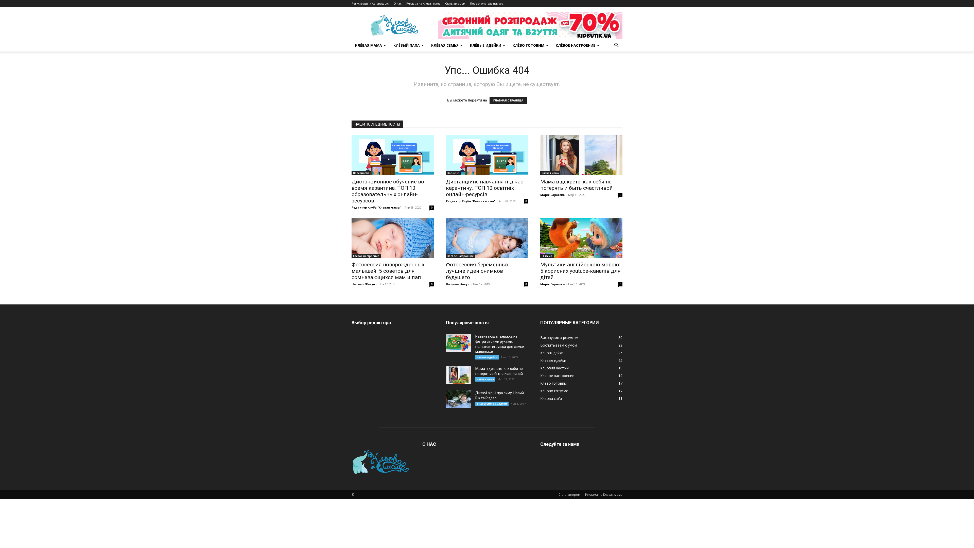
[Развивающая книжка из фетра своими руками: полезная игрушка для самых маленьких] (458, 343)
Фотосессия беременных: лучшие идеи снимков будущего (478, 271)
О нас (398, 3)
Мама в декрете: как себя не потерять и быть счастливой (576, 185)
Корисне (453, 173)
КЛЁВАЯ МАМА (368, 45)
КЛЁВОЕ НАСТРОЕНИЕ (575, 45)
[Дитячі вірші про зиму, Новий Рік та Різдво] (458, 399)
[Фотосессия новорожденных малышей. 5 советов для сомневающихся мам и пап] (393, 238)
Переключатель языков (486, 3)
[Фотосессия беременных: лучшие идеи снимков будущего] (487, 238)
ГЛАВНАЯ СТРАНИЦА (508, 100)
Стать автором (455, 3)
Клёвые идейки (487, 357)
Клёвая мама (550, 173)
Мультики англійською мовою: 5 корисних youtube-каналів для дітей (580, 271)
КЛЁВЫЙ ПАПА (406, 45)
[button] (616, 45)
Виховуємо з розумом (492, 403)
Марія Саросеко (552, 195)
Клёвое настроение (366, 256)
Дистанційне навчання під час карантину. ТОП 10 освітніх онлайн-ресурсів (484, 188)
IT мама (547, 256)
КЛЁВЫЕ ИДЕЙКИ (485, 45)
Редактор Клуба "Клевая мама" (376, 207)
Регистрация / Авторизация (371, 3)
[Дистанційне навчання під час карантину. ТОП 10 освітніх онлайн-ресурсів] (487, 155)
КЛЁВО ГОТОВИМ (528, 45)
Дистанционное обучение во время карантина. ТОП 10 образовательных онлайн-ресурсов (388, 191)
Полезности (361, 173)
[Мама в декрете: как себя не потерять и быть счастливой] (581, 155)
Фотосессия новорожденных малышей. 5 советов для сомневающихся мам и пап (388, 271)
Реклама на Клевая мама (423, 3)
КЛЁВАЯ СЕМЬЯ (445, 45)
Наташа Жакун (363, 284)
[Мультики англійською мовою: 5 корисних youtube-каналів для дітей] (581, 238)
